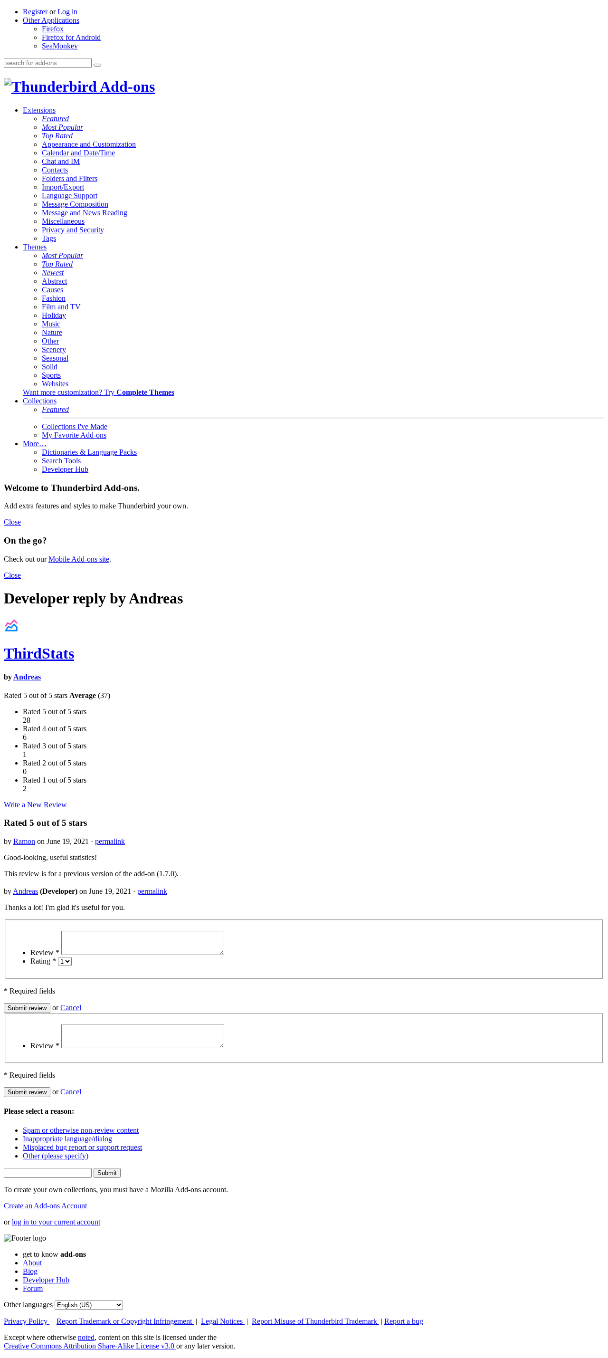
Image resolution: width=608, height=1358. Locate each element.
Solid (49, 367)
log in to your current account (56, 1222)
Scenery (54, 349)
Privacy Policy (26, 1321)
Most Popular (62, 127)
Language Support (69, 195)
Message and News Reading (84, 213)
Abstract (54, 281)
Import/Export (63, 187)
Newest (53, 272)
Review (44, 952)
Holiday (54, 315)
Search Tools (61, 461)
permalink (110, 841)
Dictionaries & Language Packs (89, 452)
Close (12, 522)
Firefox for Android (71, 37)
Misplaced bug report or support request (82, 1147)
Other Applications (51, 20)
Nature (52, 332)
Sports (51, 375)
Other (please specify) (55, 1156)
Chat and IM (61, 161)
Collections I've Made (74, 426)
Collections (40, 401)
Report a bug (403, 1321)
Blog (30, 1271)
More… (35, 444)
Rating (43, 961)
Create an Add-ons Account (45, 1206)
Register (35, 12)
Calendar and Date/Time (78, 153)
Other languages (28, 1305)
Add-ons (126, 86)
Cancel (70, 1008)
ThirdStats (39, 653)
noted (86, 1337)
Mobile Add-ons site (78, 559)
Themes (35, 247)
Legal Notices (223, 1321)
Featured (55, 119)
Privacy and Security (73, 230)
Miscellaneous (63, 221)
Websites (55, 384)
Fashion (54, 298)
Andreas (27, 677)
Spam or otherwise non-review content (81, 1130)
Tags (49, 238)
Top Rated (57, 136)
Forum (33, 1288)
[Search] (97, 65)
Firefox (53, 29)
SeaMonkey (60, 46)
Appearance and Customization (89, 144)
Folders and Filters (69, 178)
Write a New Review (35, 805)
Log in (67, 12)
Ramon (24, 841)
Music (51, 324)
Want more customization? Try (98, 392)
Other (50, 341)
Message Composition (75, 204)
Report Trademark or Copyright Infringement (125, 1321)
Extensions (39, 110)
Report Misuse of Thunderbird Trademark (315, 1321)
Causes (52, 290)
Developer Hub (65, 469)
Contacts (55, 170)
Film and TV (61, 307)
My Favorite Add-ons (74, 435)
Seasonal (55, 358)
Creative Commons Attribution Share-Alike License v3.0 (90, 1346)
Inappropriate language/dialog (67, 1139)
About (32, 1263)
